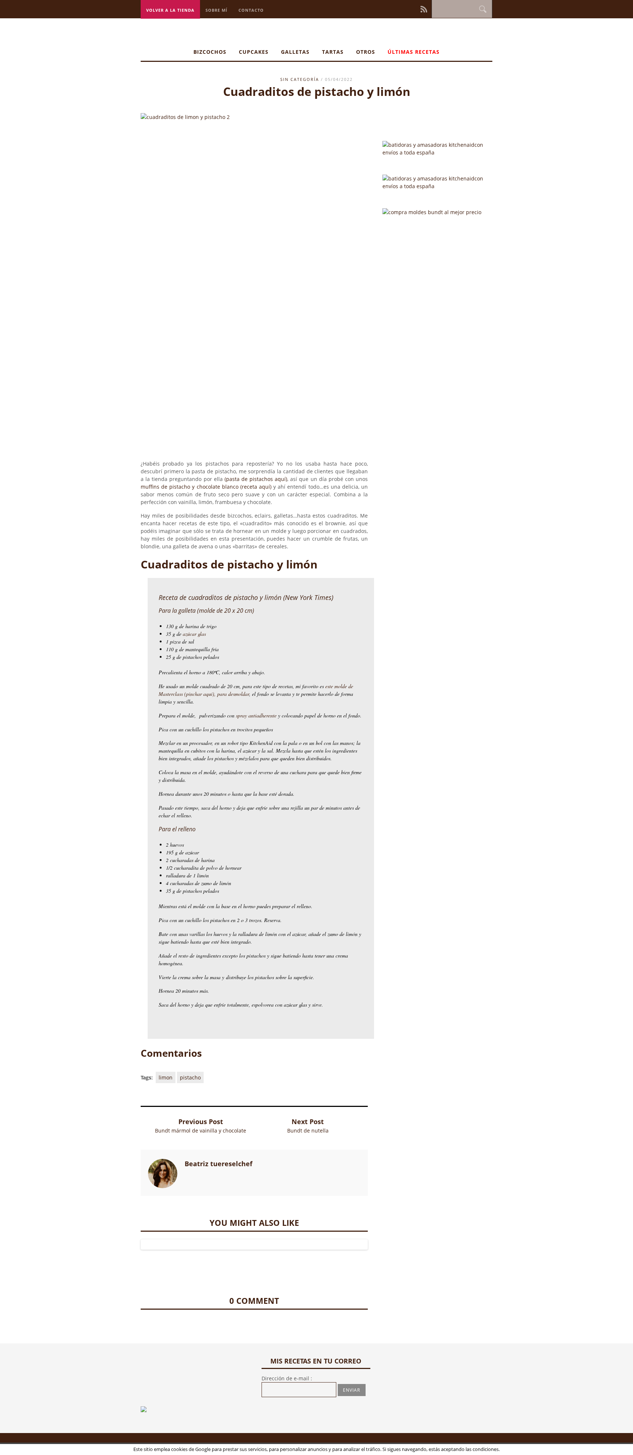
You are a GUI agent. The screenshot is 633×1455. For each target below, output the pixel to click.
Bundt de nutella (308, 1130)
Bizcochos (209, 51)
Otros (365, 51)
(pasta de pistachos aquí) (256, 478)
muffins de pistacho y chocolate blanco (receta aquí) (207, 486)
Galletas (295, 51)
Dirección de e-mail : (287, 1378)
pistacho (190, 1077)
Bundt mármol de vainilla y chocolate (200, 1130)
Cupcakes (254, 51)
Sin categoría (299, 79)
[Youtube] (415, 8)
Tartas (333, 51)
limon (166, 1077)
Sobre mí (216, 10)
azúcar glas (195, 633)
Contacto (251, 10)
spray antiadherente (256, 715)
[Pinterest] (405, 8)
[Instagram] (400, 8)
